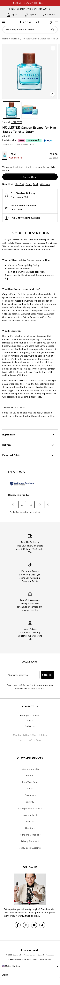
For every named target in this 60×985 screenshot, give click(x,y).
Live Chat (19, 184)
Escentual (17, 955)
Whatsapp (45, 184)
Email (35, 184)
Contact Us (30, 726)
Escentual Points (30, 815)
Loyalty (32, 14)
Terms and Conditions (30, 834)
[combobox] (30, 29)
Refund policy (15, 959)
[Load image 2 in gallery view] (29, 110)
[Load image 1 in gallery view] (11, 110)
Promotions (30, 795)
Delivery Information (30, 769)
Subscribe (47, 674)
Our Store (30, 828)
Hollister (16, 122)
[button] (3, 22)
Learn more (16, 209)
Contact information (46, 955)
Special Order (30, 177)
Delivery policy (46, 959)
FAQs (29, 788)
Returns (30, 775)
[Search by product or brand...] (53, 29)
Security (30, 802)
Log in (14, 14)
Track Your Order (30, 782)
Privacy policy (29, 955)
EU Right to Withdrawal (30, 808)
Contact (51, 14)
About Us (30, 821)
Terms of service (31, 959)
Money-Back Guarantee (30, 848)
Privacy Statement (30, 841)
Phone (28, 184)
